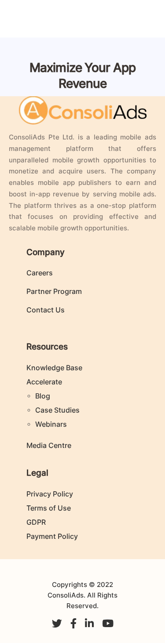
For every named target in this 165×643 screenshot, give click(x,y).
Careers (39, 272)
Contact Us (45, 309)
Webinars (51, 424)
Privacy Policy (49, 493)
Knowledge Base (54, 367)
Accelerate (44, 381)
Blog (42, 395)
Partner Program (54, 291)
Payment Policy (52, 536)
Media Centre (48, 445)
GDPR (36, 522)
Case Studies (57, 410)
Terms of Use (48, 508)
